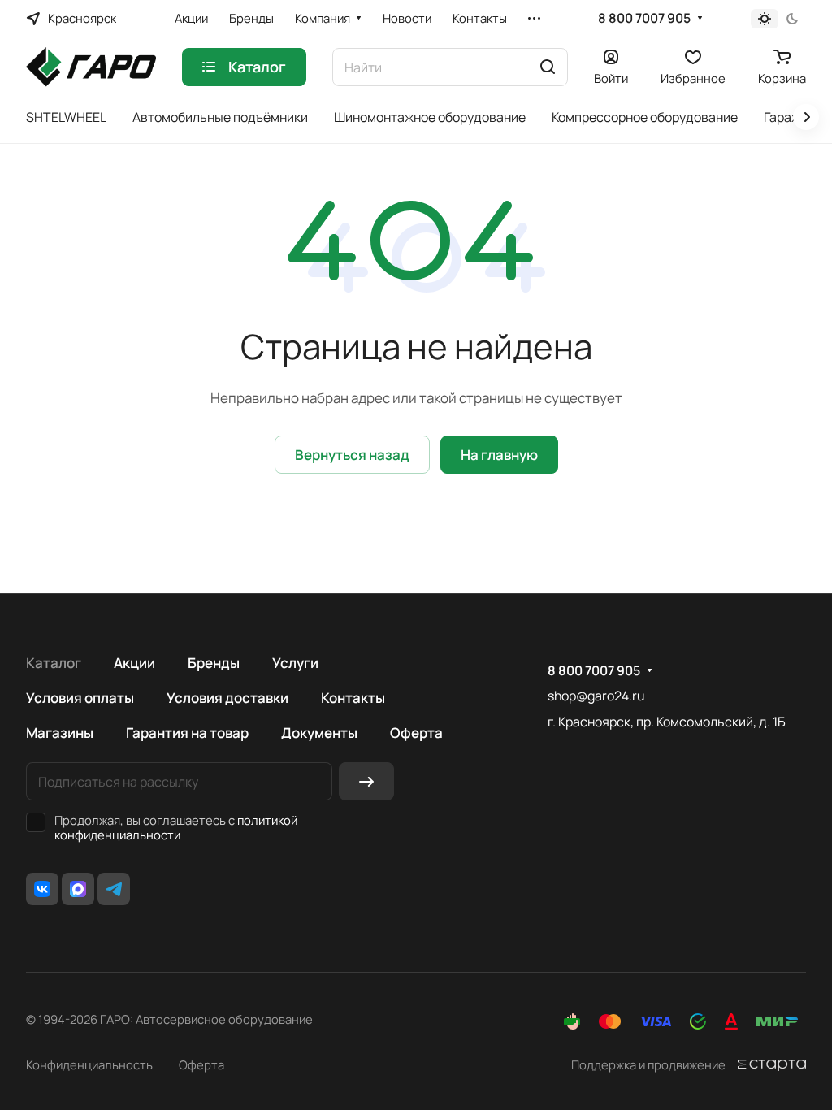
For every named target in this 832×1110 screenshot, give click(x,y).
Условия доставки (227, 697)
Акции (134, 662)
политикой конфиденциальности (175, 827)
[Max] (78, 889)
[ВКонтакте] (42, 889)
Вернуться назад (352, 454)
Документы (319, 732)
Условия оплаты (80, 697)
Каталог (53, 662)
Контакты (353, 697)
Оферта (416, 732)
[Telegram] (114, 889)
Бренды (214, 662)
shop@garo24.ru (596, 696)
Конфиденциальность (89, 1064)
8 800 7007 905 (644, 18)
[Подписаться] (366, 781)
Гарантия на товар (187, 732)
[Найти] (547, 67)
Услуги (295, 662)
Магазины (59, 732)
